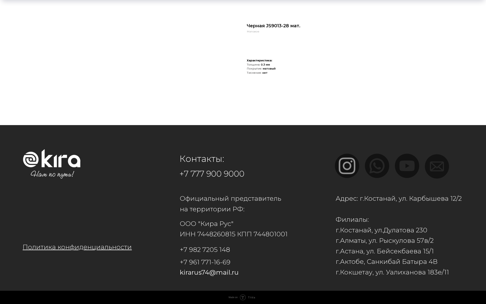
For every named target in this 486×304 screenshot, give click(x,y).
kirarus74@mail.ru (209, 272)
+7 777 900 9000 (212, 174)
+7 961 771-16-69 (205, 262)
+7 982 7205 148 (205, 250)
